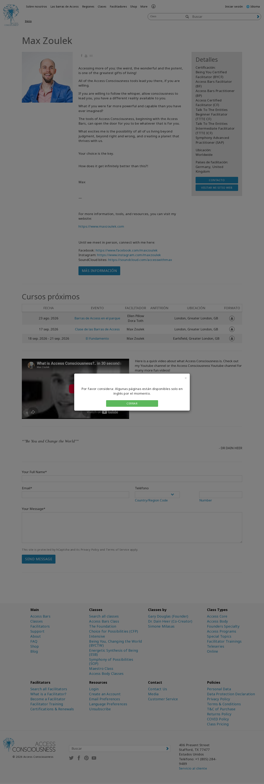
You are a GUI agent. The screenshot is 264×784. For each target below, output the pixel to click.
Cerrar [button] (132, 403)
